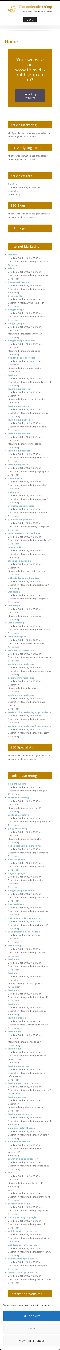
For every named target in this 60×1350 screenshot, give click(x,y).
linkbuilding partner (19, 433)
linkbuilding (14, 1031)
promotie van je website (21, 505)
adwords (12, 254)
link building (15, 945)
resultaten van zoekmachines (24, 533)
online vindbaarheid (19, 1141)
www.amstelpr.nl (17, 636)
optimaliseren (15, 478)
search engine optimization (23, 1158)
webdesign (14, 591)
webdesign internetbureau (22, 1231)
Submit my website (30, 95)
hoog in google (16, 309)
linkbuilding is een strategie (23, 1083)
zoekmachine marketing (21, 664)
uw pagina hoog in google (22, 1217)
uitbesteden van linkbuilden (23, 578)
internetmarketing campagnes (24, 918)
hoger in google (16, 859)
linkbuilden (14, 375)
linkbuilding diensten (19, 388)
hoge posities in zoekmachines (24, 845)
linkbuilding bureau (18, 1066)
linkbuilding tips (17, 1096)
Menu (30, 19)
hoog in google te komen (21, 890)
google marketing (18, 828)
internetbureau (16, 904)
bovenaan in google (18, 282)
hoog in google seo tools (21, 340)
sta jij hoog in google (19, 560)
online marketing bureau (21, 1127)
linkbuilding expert (18, 406)
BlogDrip (13, 184)
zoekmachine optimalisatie (22, 1258)
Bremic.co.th (15, 295)
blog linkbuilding (17, 783)
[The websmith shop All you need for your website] (30, 8)
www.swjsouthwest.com (21, 650)
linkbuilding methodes (20, 419)
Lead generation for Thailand (24, 931)
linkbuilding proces (18, 464)
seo (10, 1172)
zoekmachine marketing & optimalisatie (29, 712)
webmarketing (16, 622)
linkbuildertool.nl (17, 1017)
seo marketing (16, 547)
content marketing (18, 797)
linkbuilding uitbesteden (21, 1114)
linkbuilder (14, 990)
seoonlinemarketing (19, 1203)
